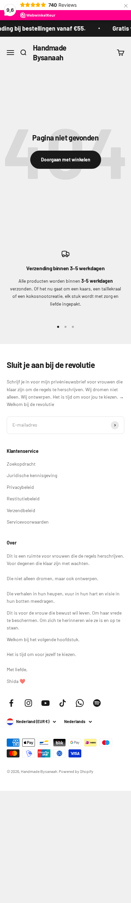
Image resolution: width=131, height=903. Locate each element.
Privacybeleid (20, 487)
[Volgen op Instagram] (28, 703)
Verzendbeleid (21, 510)
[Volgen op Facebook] (11, 703)
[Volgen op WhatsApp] (79, 703)
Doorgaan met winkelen (65, 159)
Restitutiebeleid (23, 498)
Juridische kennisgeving (32, 475)
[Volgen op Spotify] (96, 703)
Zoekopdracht (21, 464)
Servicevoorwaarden (28, 522)
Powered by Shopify (76, 771)
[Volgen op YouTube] (45, 703)
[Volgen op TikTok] (62, 703)
